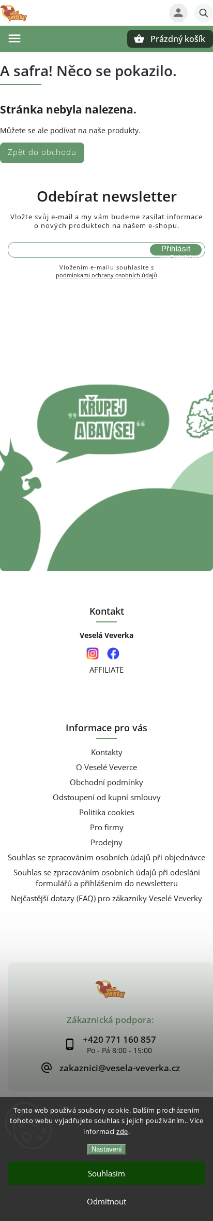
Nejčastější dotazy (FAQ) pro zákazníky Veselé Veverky (106, 898)
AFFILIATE (106, 669)
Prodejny (106, 842)
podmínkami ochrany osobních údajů (106, 275)
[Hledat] (203, 13)
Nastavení (107, 1149)
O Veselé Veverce (106, 767)
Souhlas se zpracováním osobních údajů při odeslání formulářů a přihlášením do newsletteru (106, 878)
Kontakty (107, 752)
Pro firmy (107, 827)
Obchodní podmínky (106, 782)
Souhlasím (106, 1173)
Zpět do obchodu (42, 152)
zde (122, 1131)
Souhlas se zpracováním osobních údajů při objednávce (106, 857)
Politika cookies (106, 812)
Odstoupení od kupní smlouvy (107, 797)
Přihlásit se (175, 249)
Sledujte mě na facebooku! (112, 653)
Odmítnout (106, 1201)
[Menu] (14, 38)
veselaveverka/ (92, 653)
